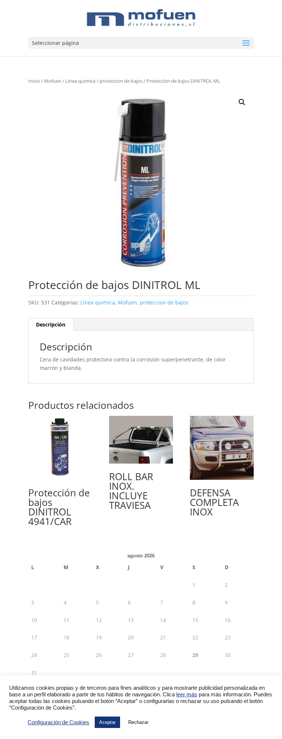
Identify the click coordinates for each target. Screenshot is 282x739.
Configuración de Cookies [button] (58, 722)
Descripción (50, 324)
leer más (186, 694)
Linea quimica (80, 81)
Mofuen (52, 81)
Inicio (34, 81)
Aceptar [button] (107, 722)
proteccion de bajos (121, 81)
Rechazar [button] (138, 722)
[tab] (51, 324)
